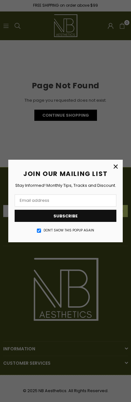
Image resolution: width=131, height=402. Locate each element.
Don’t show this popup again (69, 230)
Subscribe (65, 216)
